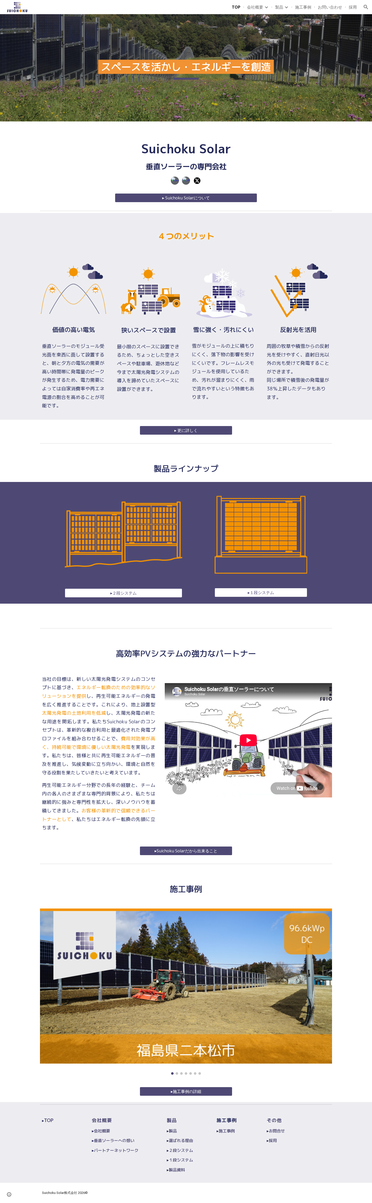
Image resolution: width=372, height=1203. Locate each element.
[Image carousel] (186, 992)
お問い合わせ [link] (330, 7)
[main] (186, 68)
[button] (366, 7)
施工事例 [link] (303, 7)
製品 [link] (279, 7)
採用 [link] (353, 7)
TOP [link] (236, 7)
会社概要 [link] (255, 7)
